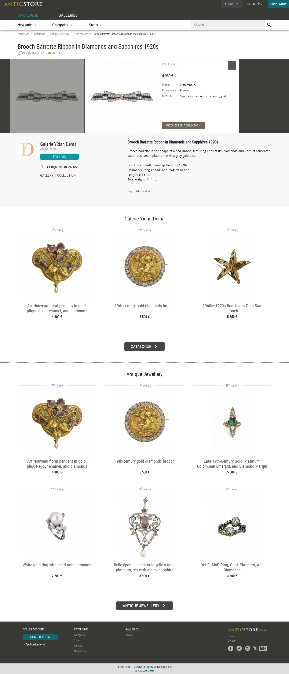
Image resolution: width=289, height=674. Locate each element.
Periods (78, 646)
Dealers (129, 635)
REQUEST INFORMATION (183, 125)
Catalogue (39, 34)
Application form (35, 644)
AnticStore (23, 34)
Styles (77, 640)
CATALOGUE (28, 15)
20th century (81, 34)
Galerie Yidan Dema (58, 144)
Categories (80, 635)
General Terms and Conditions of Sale (153, 666)
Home (231, 636)
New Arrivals (27, 24)
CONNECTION (278, 4)
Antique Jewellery (59, 34)
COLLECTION (66, 176)
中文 (260, 4)
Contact (232, 640)
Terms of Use (123, 666)
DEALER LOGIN (40, 637)
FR (248, 4)
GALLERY (46, 176)
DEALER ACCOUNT (33, 629)
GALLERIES (67, 15)
